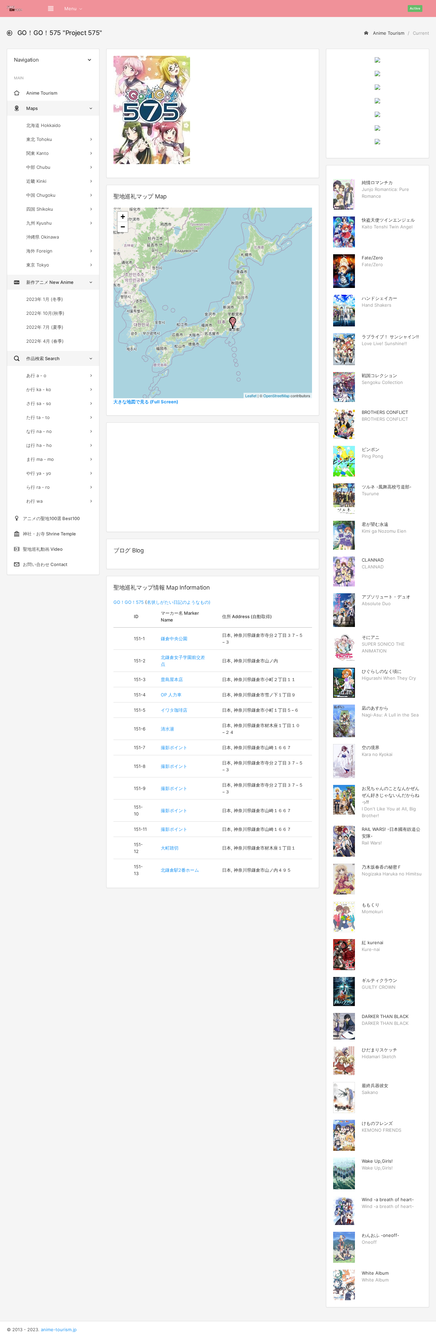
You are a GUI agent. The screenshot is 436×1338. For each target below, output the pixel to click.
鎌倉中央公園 (174, 638)
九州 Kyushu (39, 223)
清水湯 (167, 728)
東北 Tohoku (39, 139)
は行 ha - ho (39, 445)
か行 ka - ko (38, 389)
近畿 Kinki (36, 181)
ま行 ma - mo (40, 459)
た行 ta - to (38, 417)
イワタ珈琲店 (174, 710)
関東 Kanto (37, 153)
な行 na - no (39, 431)
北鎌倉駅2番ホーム (180, 870)
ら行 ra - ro (38, 487)
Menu (70, 8)
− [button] (123, 227)
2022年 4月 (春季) (45, 341)
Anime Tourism (388, 33)
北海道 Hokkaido (43, 125)
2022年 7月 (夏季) (44, 327)
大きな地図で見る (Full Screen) (145, 401)
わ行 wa (34, 501)
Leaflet (250, 395)
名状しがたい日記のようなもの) (179, 602)
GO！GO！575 (128, 602)
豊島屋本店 (172, 679)
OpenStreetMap (276, 395)
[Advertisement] (212, 477)
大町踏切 (169, 848)
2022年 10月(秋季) (45, 313)
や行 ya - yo (38, 473)
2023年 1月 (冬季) (44, 299)
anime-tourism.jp (59, 1329)
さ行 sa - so (38, 403)
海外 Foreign (39, 251)
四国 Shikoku (39, 209)
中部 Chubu (38, 167)
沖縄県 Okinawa (42, 237)
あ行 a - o (36, 375)
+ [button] (123, 216)
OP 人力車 (171, 694)
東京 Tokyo (37, 265)
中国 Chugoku (41, 195)
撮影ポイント (174, 747)
